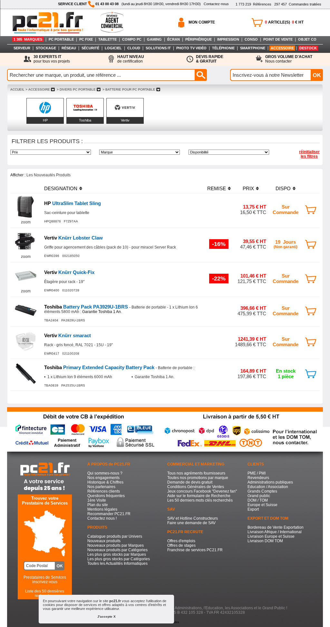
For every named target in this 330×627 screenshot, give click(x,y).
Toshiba (85, 120)
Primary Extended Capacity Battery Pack (100, 367)
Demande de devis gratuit (189, 482)
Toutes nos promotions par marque (197, 477)
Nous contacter (288, 59)
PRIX (248, 188)
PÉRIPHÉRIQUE (198, 39)
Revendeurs (258, 477)
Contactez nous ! (102, 518)
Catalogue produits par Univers (114, 536)
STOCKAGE (46, 48)
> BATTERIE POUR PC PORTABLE (129, 89)
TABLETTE (107, 39)
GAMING (154, 39)
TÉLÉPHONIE (223, 48)
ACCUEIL (17, 89)
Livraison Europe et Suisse (271, 536)
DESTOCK (308, 48)
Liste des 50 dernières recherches (44, 593)
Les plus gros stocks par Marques (116, 554)
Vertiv (125, 120)
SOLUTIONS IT (158, 48)
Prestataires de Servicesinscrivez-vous (45, 579)
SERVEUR (22, 48)
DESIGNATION (60, 188)
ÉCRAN (173, 39)
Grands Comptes (262, 491)
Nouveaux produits (104, 541)
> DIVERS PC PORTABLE (76, 89)
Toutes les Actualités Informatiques (117, 563)
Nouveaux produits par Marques (115, 545)
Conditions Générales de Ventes (195, 487)
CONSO (251, 39)
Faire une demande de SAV (191, 523)
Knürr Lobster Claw (73, 237)
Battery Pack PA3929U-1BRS (86, 306)
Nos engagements (103, 477)
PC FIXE (86, 39)
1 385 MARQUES (28, 39)
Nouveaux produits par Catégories (117, 550)
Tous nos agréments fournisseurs (196, 473)
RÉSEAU (69, 48)
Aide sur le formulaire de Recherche (198, 496)
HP (45, 120)
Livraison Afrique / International (275, 532)
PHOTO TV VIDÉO (191, 48)
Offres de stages (181, 545)
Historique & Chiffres (105, 482)
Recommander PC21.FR (109, 514)
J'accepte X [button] (106, 616)
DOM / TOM (258, 500)
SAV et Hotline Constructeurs (192, 518)
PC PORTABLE (61, 39)
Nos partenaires (101, 487)
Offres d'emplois (181, 541)
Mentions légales (102, 509)
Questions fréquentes (106, 496)
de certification (130, 59)
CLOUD (133, 48)
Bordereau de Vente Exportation (276, 527)
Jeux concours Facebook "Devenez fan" (202, 491)
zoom (26, 222)
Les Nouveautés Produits (48, 175)
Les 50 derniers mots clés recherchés (200, 500)
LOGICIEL (113, 48)
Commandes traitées (297, 4)
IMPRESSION (228, 39)
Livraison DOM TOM (265, 541)
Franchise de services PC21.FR (195, 550)
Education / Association (268, 487)
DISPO (283, 188)
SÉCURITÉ (90, 48)
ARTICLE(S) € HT (284, 22)
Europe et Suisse (262, 505)
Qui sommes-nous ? (104, 473)
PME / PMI (257, 473)
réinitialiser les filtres (309, 154)
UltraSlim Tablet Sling (72, 203)
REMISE (216, 188)
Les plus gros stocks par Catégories (118, 559)
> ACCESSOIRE (37, 89)
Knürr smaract (67, 335)
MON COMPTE (202, 22)
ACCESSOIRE (282, 48)
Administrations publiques (270, 482)
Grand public (259, 496)
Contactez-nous (216, 4)
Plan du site (97, 505)
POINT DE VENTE (278, 39)
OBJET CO (307, 39)
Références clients (103, 491)
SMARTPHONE (252, 48)
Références (253, 4)
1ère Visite (96, 500)
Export (253, 509)
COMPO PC (131, 39)
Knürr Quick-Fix (69, 272)
